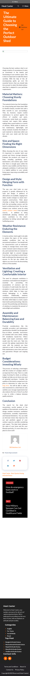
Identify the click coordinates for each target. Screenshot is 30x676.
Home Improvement (11, 453)
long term (5, 385)
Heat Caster (7, 6)
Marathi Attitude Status (13, 649)
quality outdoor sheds (9, 210)
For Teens (10, 631)
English (9, 629)
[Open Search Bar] (18, 6)
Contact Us (9, 670)
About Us (23, 667)
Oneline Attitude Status (13, 651)
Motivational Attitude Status (15, 644)
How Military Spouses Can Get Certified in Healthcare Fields (14, 509)
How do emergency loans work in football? (15, 489)
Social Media (11, 633)
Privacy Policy (19, 670)
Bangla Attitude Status (13, 642)
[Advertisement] (15, 533)
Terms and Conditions (11, 667)
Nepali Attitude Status (13, 647)
